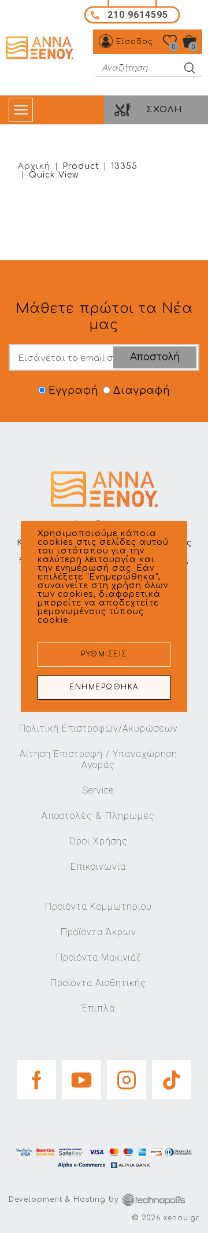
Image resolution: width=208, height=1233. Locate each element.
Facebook (36, 1076)
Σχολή (164, 110)
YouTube (81, 1076)
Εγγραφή (73, 390)
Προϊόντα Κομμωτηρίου (98, 906)
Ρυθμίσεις (104, 654)
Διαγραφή (141, 390)
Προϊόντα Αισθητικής (98, 982)
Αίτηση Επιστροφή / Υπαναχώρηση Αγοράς (98, 759)
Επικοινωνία (98, 866)
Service (98, 790)
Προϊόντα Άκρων (98, 931)
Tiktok (171, 1076)
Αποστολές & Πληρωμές (98, 815)
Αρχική (34, 166)
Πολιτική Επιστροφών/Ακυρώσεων (98, 728)
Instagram (126, 1076)
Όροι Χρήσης (98, 841)
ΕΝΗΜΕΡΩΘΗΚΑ (104, 687)
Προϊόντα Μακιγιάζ (98, 957)
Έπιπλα (98, 1008)
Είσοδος (134, 42)
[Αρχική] (41, 48)
